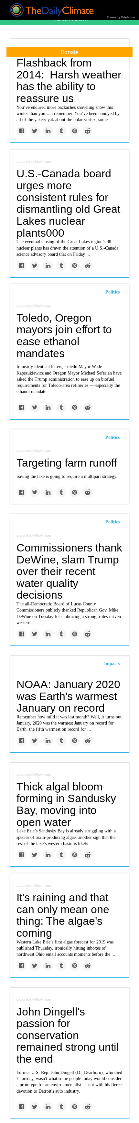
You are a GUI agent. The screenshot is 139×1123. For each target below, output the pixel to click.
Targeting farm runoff (66, 463)
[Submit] (130, 74)
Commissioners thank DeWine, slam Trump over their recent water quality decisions (69, 571)
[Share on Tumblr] (61, 131)
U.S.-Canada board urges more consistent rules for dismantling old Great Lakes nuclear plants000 (68, 203)
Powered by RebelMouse (121, 17)
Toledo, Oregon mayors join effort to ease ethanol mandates (64, 335)
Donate (69, 52)
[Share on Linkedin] (48, 131)
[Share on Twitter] (35, 131)
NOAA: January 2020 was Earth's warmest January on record (68, 696)
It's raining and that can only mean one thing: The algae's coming (62, 915)
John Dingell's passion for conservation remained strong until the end (67, 1035)
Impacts (112, 663)
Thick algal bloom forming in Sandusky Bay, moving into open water (66, 804)
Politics (112, 292)
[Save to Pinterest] (75, 131)
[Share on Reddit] (88, 131)
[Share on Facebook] (21, 131)
